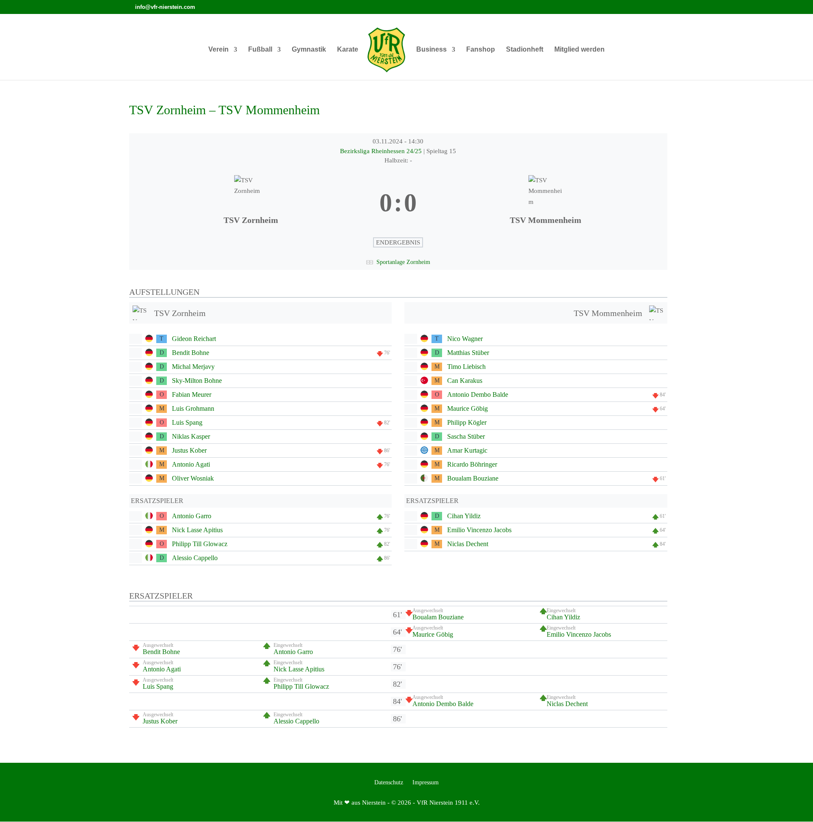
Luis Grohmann (193, 408)
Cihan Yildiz (464, 516)
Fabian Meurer (191, 394)
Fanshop (480, 50)
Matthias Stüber (468, 352)
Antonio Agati (191, 464)
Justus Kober (189, 450)
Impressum (425, 783)
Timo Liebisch (466, 366)
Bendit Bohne (190, 352)
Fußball (260, 50)
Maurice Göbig (467, 408)
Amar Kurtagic (467, 450)
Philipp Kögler (467, 422)
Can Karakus (464, 380)
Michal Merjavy (193, 366)
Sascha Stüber (466, 436)
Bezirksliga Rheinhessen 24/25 (381, 151)
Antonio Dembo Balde (477, 394)
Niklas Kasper (191, 436)
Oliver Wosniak (193, 478)
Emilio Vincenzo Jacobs (479, 529)
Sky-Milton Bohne (197, 380)
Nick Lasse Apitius (197, 529)
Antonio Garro (191, 516)
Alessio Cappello (195, 557)
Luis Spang (187, 422)
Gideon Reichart (194, 338)
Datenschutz (388, 783)
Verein (218, 50)
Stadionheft (524, 50)
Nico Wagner (465, 338)
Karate (347, 50)
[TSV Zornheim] (251, 203)
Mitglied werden (579, 50)
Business (431, 50)
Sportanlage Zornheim (403, 262)
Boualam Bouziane (472, 478)
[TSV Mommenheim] (545, 203)
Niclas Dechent (467, 543)
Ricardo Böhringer (472, 464)
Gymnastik (309, 50)
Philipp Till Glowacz (199, 543)
